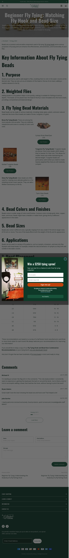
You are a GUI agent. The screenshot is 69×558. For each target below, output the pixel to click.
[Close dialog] (65, 259)
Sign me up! (45, 285)
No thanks (45, 296)
